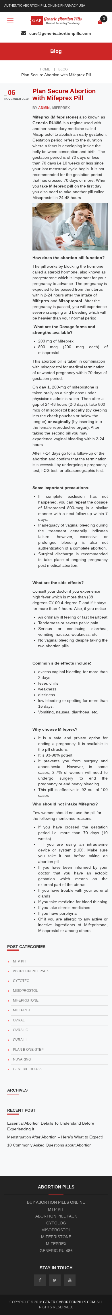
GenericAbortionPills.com (69, 1302)
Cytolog (56, 1223)
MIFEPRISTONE (25, 1000)
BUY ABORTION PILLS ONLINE (56, 1202)
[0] (100, 22)
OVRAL (19, 1020)
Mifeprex (56, 1243)
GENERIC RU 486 (27, 1069)
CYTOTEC (21, 981)
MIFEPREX (21, 1010)
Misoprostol (56, 1230)
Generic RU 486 (56, 1250)
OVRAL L (20, 1040)
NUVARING (22, 1059)
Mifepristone (56, 1236)
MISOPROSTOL (25, 991)
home (47, 69)
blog (65, 69)
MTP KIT (19, 961)
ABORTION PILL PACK (31, 971)
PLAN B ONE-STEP (28, 1050)
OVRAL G (20, 1030)
